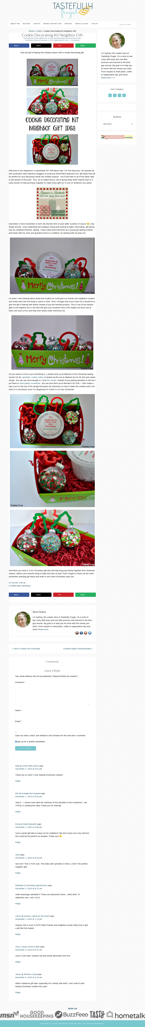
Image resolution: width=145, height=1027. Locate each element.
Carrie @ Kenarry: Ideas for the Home (32, 916)
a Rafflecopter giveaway (19, 586)
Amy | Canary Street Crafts (27, 947)
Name (18, 710)
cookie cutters (37, 377)
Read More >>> (108, 78)
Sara (17, 855)
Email (18, 721)
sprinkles (26, 377)
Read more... (44, 629)
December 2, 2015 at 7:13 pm (28, 919)
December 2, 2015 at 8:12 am (28, 888)
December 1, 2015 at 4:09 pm (28, 827)
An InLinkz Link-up (17, 583)
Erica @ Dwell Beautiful (26, 824)
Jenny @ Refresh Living (26, 974)
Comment (20, 682)
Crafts (39, 31)
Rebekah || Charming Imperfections (31, 885)
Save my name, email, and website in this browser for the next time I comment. (50, 735)
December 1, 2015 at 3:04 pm (28, 796)
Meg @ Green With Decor (27, 766)
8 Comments (75, 40)
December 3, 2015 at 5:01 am (28, 950)
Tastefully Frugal (72, 11)
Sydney (36, 40)
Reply (18, 781)
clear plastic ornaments (29, 383)
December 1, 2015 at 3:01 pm (28, 769)
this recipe (51, 380)
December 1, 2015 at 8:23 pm (28, 858)
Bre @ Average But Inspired (27, 793)
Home (31, 31)
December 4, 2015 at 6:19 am (28, 977)
